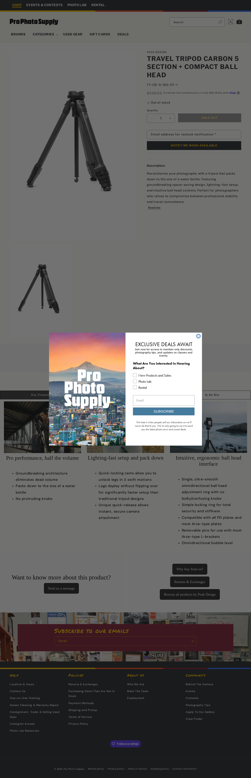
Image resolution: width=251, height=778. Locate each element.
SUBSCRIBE (164, 411)
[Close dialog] (198, 336)
